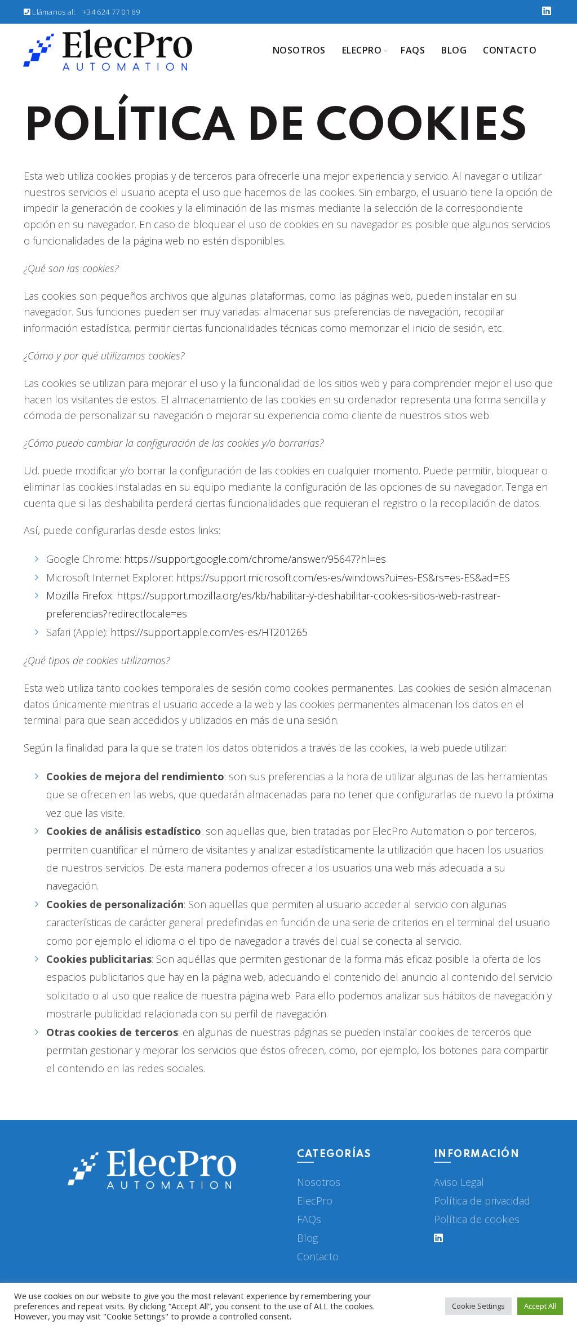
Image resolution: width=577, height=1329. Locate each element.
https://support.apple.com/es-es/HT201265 (209, 632)
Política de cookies (477, 1219)
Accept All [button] (540, 1306)
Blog (454, 50)
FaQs (413, 50)
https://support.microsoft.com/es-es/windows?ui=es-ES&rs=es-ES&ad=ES (343, 577)
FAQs (309, 1219)
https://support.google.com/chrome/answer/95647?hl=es (255, 559)
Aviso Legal (459, 1182)
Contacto (509, 50)
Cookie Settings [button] (478, 1306)
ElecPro (314, 1200)
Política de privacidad (482, 1200)
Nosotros (299, 50)
